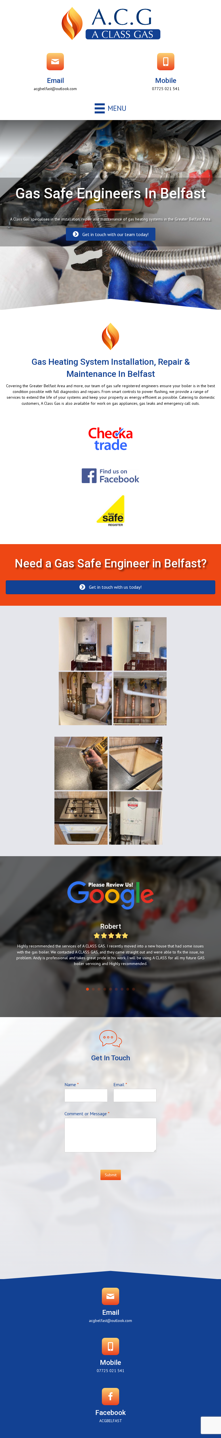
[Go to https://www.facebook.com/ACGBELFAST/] (110, 1407)
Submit (111, 1174)
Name (71, 1084)
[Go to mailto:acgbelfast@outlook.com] (55, 73)
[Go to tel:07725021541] (165, 73)
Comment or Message (87, 1113)
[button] (110, 234)
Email (120, 1084)
